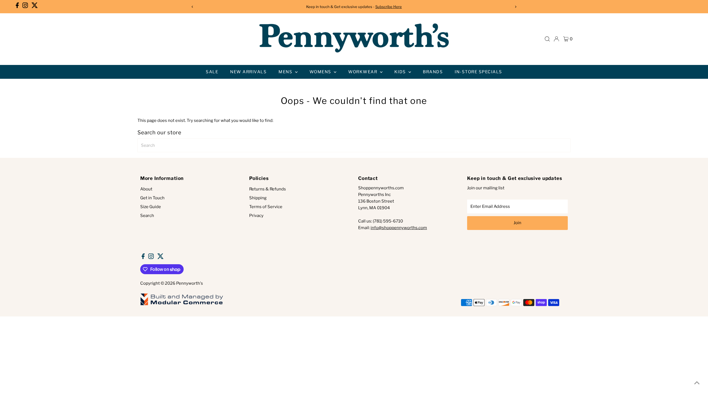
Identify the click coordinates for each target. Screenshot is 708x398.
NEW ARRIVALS (248, 71)
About (146, 189)
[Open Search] (547, 38)
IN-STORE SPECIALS (478, 71)
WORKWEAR (363, 71)
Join (517, 222)
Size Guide (150, 206)
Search (147, 215)
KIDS (400, 71)
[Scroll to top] (696, 382)
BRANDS (433, 71)
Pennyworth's (189, 283)
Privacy (256, 215)
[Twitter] (34, 6)
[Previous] (192, 7)
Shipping (258, 197)
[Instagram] (25, 6)
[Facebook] (17, 6)
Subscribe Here (388, 6)
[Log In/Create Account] (556, 38)
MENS (286, 71)
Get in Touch (152, 197)
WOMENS (321, 71)
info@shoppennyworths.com (399, 227)
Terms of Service (265, 206)
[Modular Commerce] (181, 304)
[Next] (515, 7)
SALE (212, 71)
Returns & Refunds (267, 189)
